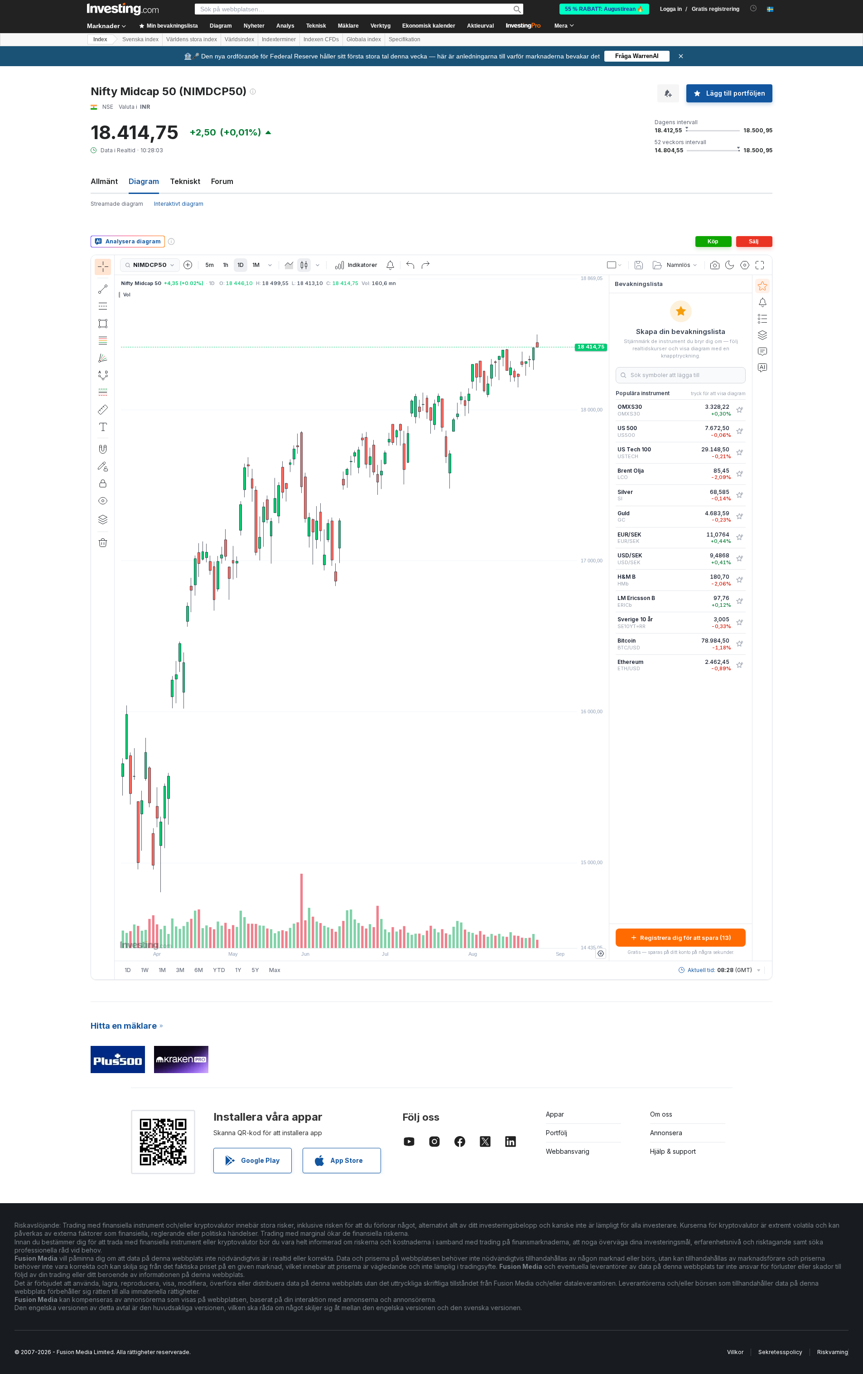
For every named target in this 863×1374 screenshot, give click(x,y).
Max (274, 970)
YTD (219, 970)
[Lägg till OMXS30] (739, 410)
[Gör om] (425, 265)
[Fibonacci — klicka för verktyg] (103, 341)
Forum (222, 181)
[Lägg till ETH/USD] (739, 665)
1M (256, 264)
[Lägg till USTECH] (739, 452)
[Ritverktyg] (117, 617)
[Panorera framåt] (374, 937)
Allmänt (104, 181)
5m (209, 264)
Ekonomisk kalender (428, 26)
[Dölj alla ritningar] (103, 501)
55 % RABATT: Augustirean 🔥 (604, 9)
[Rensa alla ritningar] (103, 543)
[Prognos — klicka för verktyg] (103, 392)
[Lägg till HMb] (739, 580)
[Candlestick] (304, 265)
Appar (555, 1114)
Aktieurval (480, 26)
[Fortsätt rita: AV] (103, 466)
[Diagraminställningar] (745, 265)
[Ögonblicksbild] (715, 265)
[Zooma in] (350, 937)
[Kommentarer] (762, 351)
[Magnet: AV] (103, 449)
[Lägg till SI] (739, 495)
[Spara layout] (639, 265)
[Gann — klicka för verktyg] (103, 358)
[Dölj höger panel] (606, 618)
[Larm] (762, 302)
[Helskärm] (760, 265)
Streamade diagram (117, 203)
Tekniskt (185, 181)
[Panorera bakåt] (362, 937)
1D (240, 264)
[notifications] (753, 8)
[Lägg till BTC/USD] (739, 644)
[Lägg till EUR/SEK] (739, 537)
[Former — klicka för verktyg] (103, 323)
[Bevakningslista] (762, 286)
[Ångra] (410, 265)
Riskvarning (832, 1352)
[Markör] (103, 267)
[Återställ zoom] (386, 937)
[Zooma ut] (337, 937)
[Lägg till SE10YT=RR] (739, 622)
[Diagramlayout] (614, 265)
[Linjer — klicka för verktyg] (103, 289)
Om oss (661, 1114)
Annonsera (666, 1133)
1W (145, 970)
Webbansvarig (567, 1151)
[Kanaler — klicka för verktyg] (103, 306)
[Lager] (102, 519)
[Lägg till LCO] (739, 474)
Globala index (364, 39)
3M (180, 970)
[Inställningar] (600, 953)
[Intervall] (270, 265)
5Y (255, 970)
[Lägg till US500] (739, 431)
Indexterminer (279, 39)
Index (100, 39)
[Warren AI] (762, 367)
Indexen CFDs (321, 39)
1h (225, 264)
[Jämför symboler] (188, 265)
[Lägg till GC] (739, 516)
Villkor (735, 1352)
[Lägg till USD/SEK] (739, 558)
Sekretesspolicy (780, 1352)
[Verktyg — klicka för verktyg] (103, 410)
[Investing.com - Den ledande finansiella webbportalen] (123, 9)
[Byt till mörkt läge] (730, 265)
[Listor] (762, 318)
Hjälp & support (673, 1151)
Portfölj (556, 1133)
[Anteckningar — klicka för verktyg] (103, 427)
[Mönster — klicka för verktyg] (103, 375)
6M (198, 970)
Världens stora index (191, 39)
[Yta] (289, 265)
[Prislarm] (390, 265)
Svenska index (140, 39)
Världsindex (239, 39)
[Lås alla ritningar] (103, 483)
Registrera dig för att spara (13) (685, 937)
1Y (238, 970)
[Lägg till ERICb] (739, 601)
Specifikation (404, 39)
